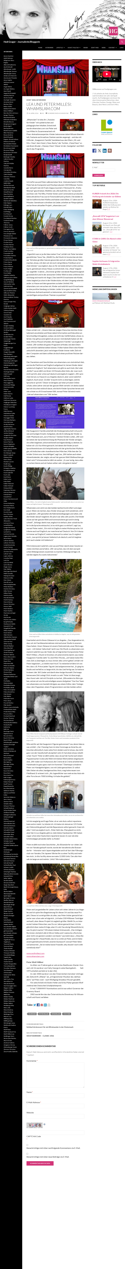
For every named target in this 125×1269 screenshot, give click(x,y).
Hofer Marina (8, 394)
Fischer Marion (9, 244)
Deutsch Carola (9, 190)
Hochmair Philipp (9, 385)
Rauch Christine (9, 738)
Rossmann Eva (8, 775)
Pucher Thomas (9, 718)
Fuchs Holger (8, 269)
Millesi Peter (8, 593)
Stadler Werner (9, 900)
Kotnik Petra (8, 494)
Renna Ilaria (7, 758)
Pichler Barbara (9, 670)
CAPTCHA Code (33, 1136)
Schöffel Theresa (9, 843)
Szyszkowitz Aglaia (10, 926)
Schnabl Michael (9, 830)
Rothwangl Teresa (9, 780)
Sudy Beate (7, 920)
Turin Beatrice (8, 970)
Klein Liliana (7, 459)
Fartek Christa (8, 216)
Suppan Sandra (8, 924)
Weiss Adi (7, 1008)
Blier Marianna (8, 133)
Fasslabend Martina (10, 218)
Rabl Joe (6, 729)
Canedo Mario (8, 168)
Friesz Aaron (8, 262)
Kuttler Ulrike (8, 516)
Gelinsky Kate (8, 286)
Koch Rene (7, 477)
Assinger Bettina (9, 89)
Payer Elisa (7, 661)
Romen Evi (7, 769)
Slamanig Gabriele (9, 894)
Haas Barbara (8, 354)
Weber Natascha (9, 1001)
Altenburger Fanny (10, 73)
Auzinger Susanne (10, 100)
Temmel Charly (9, 944)
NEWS (103, 47)
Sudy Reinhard (8, 922)
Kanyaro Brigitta (9, 446)
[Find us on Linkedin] (105, 151)
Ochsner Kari (8, 641)
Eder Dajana (7, 203)
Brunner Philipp (9, 150)
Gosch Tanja (8, 312)
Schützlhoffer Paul (10, 865)
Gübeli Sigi (7, 341)
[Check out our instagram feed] (110, 151)
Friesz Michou (8, 266)
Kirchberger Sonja (9, 453)
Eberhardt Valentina (10, 201)
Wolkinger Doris (9, 1036)
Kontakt (112, 47)
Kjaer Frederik (8, 455)
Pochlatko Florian (9, 685)
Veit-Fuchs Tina (9, 979)
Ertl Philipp (7, 212)
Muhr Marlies (8, 611)
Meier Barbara (8, 587)
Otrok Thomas (8, 652)
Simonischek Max (9, 883)
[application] (106, 74)
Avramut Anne (8, 102)
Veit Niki (6, 977)
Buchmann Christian (10, 152)
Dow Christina (8, 194)
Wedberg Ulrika (9, 1005)
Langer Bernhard (9, 527)
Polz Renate (7, 694)
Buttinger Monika (9, 157)
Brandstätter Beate (10, 144)
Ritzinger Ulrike (9, 764)
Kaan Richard (8, 440)
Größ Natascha (8, 334)
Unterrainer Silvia (9, 975)
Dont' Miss (31, 100)
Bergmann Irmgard (10, 124)
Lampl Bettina (8, 525)
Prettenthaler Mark (10, 709)
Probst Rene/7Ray (9, 712)
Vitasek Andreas (9, 983)
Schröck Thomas (9, 861)
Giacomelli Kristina (10, 291)
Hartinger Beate (9, 372)
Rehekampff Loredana (11, 742)
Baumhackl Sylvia (9, 117)
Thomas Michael (9, 951)
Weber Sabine (8, 1003)
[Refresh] (44, 1124)
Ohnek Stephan (9, 646)
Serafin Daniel (8, 880)
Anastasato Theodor (10, 78)
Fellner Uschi (8, 227)
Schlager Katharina (10, 815)
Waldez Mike (8, 990)
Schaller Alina (8, 804)
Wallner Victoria (9, 992)
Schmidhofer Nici (9, 823)
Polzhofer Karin (9, 698)
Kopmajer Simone (9, 490)
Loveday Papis (8, 558)
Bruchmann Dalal (9, 148)
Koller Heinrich (9, 483)
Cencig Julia (7, 170)
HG (43, 113)
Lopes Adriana (8, 556)
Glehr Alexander (9, 295)
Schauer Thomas (9, 806)
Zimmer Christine (9, 1049)
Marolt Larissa (8, 582)
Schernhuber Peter (10, 810)
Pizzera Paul (8, 672)
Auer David (7, 91)
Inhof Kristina (8, 426)
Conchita (7, 179)
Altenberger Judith (10, 69)
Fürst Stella (7, 273)
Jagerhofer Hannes (10, 429)
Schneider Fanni (9, 832)
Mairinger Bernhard (10, 571)
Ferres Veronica (9, 231)
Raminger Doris (9, 731)
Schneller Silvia (8, 837)
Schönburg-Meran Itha (11, 856)
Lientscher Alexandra (11, 549)
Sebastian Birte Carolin (11, 874)
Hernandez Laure (9, 378)
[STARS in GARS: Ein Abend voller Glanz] (97, 249)
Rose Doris (7, 773)
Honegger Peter (9, 418)
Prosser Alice (8, 714)
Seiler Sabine (8, 878)
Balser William (8, 111)
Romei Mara (8, 766)
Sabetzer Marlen (9, 790)
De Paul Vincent (9, 185)
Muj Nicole (7, 617)
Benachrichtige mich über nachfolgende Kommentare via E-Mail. (53, 1148)
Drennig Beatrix (9, 196)
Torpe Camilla (8, 959)
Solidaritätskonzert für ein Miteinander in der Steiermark (49, 1025)
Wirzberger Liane (9, 1023)
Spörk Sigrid (7, 896)
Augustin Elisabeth (10, 93)
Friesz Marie (8, 264)
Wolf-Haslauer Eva (10, 1032)
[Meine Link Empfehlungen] (106, 296)
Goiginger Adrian (9, 306)
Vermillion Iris (8, 981)
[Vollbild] (119, 80)
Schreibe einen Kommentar (58, 113)
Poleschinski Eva (9, 692)
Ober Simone (8, 635)
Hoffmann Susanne (10, 400)
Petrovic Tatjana (9, 668)
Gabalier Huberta (9, 275)
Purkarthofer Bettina (10, 722)
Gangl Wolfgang (9, 280)
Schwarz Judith (8, 867)
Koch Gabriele (8, 473)
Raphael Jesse (8, 733)
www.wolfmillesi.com (35, 953)
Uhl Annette (8, 972)
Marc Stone (7, 580)
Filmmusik (32, 1014)
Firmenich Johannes (10, 238)
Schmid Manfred (9, 821)
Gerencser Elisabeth (10, 288)
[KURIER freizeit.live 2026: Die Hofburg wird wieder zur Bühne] (97, 204)
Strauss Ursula (8, 913)
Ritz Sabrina (7, 762)
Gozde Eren (7, 315)
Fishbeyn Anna (8, 247)
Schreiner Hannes (10, 858)
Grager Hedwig (9, 326)
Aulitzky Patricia (9, 95)
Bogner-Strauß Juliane (11, 139)
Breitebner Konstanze (11, 146)
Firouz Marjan (8, 240)
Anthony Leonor (9, 82)
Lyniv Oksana (8, 565)
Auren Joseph (8, 98)
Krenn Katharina (9, 503)
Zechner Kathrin (9, 1043)
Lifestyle (59, 47)
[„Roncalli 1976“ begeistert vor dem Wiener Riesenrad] (97, 226)
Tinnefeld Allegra (9, 955)
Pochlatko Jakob (9, 687)
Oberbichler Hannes (10, 637)
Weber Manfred (9, 999)
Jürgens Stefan (8, 437)
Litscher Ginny (8, 551)
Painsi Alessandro (9, 657)
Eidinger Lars (8, 205)
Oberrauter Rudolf (10, 639)
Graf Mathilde (8, 319)
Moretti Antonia (9, 598)
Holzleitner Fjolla (9, 413)
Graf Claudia (8, 317)
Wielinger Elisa (8, 1014)
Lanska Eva (7, 532)
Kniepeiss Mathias (10, 468)
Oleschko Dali (8, 648)
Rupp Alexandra (9, 786)
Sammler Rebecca (9, 797)
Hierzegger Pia (8, 383)
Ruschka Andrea (9, 788)
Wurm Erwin (8, 1040)
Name (29, 1092)
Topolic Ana (7, 957)
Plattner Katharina (10, 674)
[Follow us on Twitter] (99, 151)
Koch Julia (7, 475)
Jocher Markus (8, 433)
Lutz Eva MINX (8, 562)
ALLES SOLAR (8, 67)
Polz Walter (7, 696)
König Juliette (8, 488)
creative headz (8, 181)
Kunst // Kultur (73, 47)
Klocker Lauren (9, 462)
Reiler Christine (9, 749)
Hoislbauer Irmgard (10, 405)
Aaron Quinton (8, 56)
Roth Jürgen (7, 777)
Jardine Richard (9, 431)
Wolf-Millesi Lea (9, 1034)
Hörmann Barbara (9, 420)
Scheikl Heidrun (9, 808)
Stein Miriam (8, 907)
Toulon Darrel (8, 962)
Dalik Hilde (7, 183)
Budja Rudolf (8, 155)
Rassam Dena (8, 736)
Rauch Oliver (8, 740)
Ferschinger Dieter (10, 234)
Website (30, 1112)
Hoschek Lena (8, 422)
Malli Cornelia (8, 573)
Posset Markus (8, 703)
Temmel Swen (8, 946)
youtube (67, 1014)
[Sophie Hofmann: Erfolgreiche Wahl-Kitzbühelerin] (97, 271)
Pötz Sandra (7, 705)
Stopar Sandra (8, 911)
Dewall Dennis (8, 192)
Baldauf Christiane (10, 109)
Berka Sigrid (7, 126)
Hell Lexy (7, 376)
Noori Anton (8, 633)
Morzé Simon (8, 602)
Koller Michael (8, 486)
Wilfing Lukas (8, 1019)
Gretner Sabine (9, 328)
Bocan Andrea (8, 135)
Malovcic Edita (8, 578)
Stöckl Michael (8, 909)
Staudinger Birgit (9, 904)
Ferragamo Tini (9, 229)
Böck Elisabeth (8, 137)
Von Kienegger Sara (10, 986)
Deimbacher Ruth (9, 187)
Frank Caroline (8, 251)
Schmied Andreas (9, 826)
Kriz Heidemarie (9, 508)
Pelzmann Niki (8, 663)
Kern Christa (8, 451)
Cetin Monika (8, 174)
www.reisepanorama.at (101, 301)
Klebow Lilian (8, 457)
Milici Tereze (8, 591)
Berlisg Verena (8, 128)
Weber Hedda (8, 997)
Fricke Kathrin (8, 258)
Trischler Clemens (10, 968)
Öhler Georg (8, 644)
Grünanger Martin (10, 339)
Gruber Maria (8, 337)
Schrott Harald (8, 863)
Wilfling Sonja (8, 1021)
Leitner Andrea (9, 540)
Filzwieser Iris (8, 236)
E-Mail (95, 167)
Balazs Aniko (8, 106)
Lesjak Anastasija (9, 545)
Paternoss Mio (8, 659)
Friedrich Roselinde (10, 260)
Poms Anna (7, 701)
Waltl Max (7, 994)
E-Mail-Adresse (33, 1102)
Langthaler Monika (10, 530)
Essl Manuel (8, 214)
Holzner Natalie (9, 416)
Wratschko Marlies (10, 1038)
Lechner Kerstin (9, 534)
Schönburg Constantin (11, 854)
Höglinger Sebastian (10, 402)
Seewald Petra (8, 876)
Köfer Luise (7, 479)
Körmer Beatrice (9, 492)
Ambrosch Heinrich (10, 76)
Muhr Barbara (8, 608)
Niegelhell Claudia (10, 628)
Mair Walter (7, 569)
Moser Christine (9, 604)
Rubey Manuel (8, 782)
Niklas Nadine (8, 630)
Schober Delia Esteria (10, 839)
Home (40, 47)
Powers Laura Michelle (11, 707)
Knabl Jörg (7, 464)
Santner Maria (8, 801)
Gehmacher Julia (9, 284)
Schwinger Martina (10, 872)
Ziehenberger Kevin (10, 1047)
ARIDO (6, 84)
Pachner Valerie (9, 655)
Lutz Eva (6, 560)
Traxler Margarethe (10, 964)
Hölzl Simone (8, 411)
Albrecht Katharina (10, 65)
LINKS (121, 47)
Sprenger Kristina (9, 898)
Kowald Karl (7, 497)
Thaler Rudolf (8, 948)
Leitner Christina (9, 543)
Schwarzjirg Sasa (9, 869)
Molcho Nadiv (8, 595)
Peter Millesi (43, 1014)
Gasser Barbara (9, 282)
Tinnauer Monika (9, 953)
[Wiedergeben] (96, 80)
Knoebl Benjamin (9, 470)
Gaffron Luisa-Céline (10, 277)
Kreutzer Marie (9, 505)
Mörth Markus (8, 600)
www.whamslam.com (35, 956)
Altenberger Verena (10, 71)
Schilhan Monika (9, 812)
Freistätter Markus (10, 255)
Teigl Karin (7, 942)
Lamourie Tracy (9, 523)
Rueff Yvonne (8, 784)
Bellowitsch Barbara (10, 119)
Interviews (49, 47)
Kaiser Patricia (8, 442)
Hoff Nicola (7, 396)
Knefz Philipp (8, 466)
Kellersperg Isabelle (10, 448)
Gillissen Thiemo (9, 293)
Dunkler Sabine (8, 198)
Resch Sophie (8, 760)
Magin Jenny (8, 567)
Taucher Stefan (8, 937)
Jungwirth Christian (10, 435)
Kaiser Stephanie (9, 444)
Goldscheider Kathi (10, 308)
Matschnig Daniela (10, 584)
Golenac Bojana (9, 310)
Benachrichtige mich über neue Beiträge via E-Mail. (47, 1157)
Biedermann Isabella (10, 130)
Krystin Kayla (8, 512)
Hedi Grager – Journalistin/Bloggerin (22, 41)
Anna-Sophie (8, 80)
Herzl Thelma (8, 380)
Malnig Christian (9, 576)
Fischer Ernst (8, 242)
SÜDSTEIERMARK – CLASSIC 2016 (40, 1034)
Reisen (85, 47)
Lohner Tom (8, 554)
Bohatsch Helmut (9, 141)
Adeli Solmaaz (8, 58)
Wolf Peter (7, 1029)
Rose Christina (8, 771)
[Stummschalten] (115, 80)
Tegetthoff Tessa (9, 940)
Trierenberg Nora (9, 966)
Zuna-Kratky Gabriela (10, 1051)
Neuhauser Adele (9, 624)
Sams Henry (8, 799)
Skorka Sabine (8, 891)
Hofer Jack (7, 391)
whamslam (56, 1014)
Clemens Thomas (9, 176)
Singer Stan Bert (9, 885)
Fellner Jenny (8, 225)
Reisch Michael (9, 755)
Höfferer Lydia (8, 398)
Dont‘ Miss (95, 47)
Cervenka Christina (10, 172)
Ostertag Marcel (9, 650)
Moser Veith (8, 606)
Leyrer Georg (8, 547)
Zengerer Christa (9, 1045)
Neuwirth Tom (8, 626)
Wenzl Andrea (8, 1010)
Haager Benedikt (9, 352)
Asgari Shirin (8, 87)
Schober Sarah (8, 841)
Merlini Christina (9, 589)
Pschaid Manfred (9, 716)
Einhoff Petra (8, 207)
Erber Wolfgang (9, 209)
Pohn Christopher (9, 690)
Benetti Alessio (9, 122)
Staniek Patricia (9, 902)
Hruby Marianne (9, 424)
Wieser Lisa (7, 1016)
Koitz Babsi (7, 481)
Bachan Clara (8, 104)
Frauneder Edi (8, 253)
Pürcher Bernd (8, 720)
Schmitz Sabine (8, 828)
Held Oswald (8, 374)
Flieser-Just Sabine (10, 249)
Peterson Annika (9, 665)
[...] (108, 209)
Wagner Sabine (8, 988)
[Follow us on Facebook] (94, 151)
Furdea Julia (8, 271)
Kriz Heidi (7, 510)
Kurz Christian (8, 514)
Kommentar (32, 1061)
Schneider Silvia (9, 834)
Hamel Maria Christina (11, 369)
